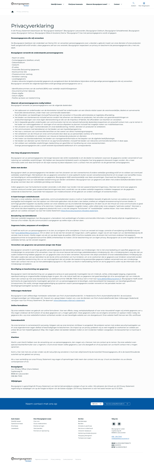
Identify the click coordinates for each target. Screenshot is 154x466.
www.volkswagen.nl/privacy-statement (69, 300)
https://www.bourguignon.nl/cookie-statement (79, 211)
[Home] (20, 4)
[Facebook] (114, 424)
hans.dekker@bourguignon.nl (27, 233)
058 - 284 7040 (117, 436)
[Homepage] (12, 11)
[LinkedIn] (119, 424)
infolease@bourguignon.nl (120, 438)
